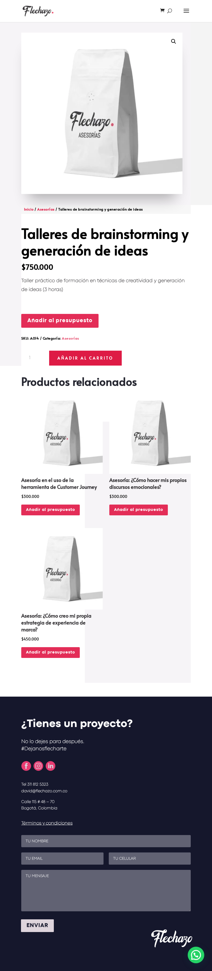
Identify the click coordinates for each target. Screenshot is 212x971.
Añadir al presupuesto (59, 320)
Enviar (37, 925)
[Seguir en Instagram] (38, 766)
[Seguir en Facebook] (26, 766)
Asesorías (46, 209)
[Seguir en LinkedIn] (50, 766)
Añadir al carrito (85, 358)
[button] (174, 41)
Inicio (29, 209)
